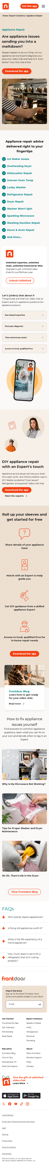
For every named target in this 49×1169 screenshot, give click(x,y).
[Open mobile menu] (43, 6)
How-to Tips (7, 1057)
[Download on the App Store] (11, 1096)
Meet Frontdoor (33, 1053)
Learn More (19, 1083)
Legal (4, 1128)
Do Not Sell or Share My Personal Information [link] (18, 1121)
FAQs (28, 1062)
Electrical (30, 1036)
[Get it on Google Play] (31, 1096)
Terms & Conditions (9, 1147)
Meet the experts (14, 496)
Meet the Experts (9, 1066)
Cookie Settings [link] (7, 1115)
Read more (15, 704)
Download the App (10, 1023)
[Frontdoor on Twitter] (3, 1104)
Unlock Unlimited (20, 280)
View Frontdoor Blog (24, 891)
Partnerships (6, 1154)
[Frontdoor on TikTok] (21, 1103)
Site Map (5, 1134)
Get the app (29, 6)
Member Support (34, 1057)
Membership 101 (9, 1062)
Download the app (16, 71)
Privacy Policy (7, 1141)
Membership (7, 1032)
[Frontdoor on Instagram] (27, 1104)
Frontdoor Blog (8, 1053)
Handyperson (32, 1032)
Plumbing (30, 1040)
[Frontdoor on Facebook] (9, 1104)
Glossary (30, 1066)
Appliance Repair (33, 1023)
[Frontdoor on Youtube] (15, 1103)
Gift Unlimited (8, 1027)
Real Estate (7, 1036)
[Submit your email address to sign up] (39, 1004)
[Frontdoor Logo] (6, 6)
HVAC (29, 1027)
